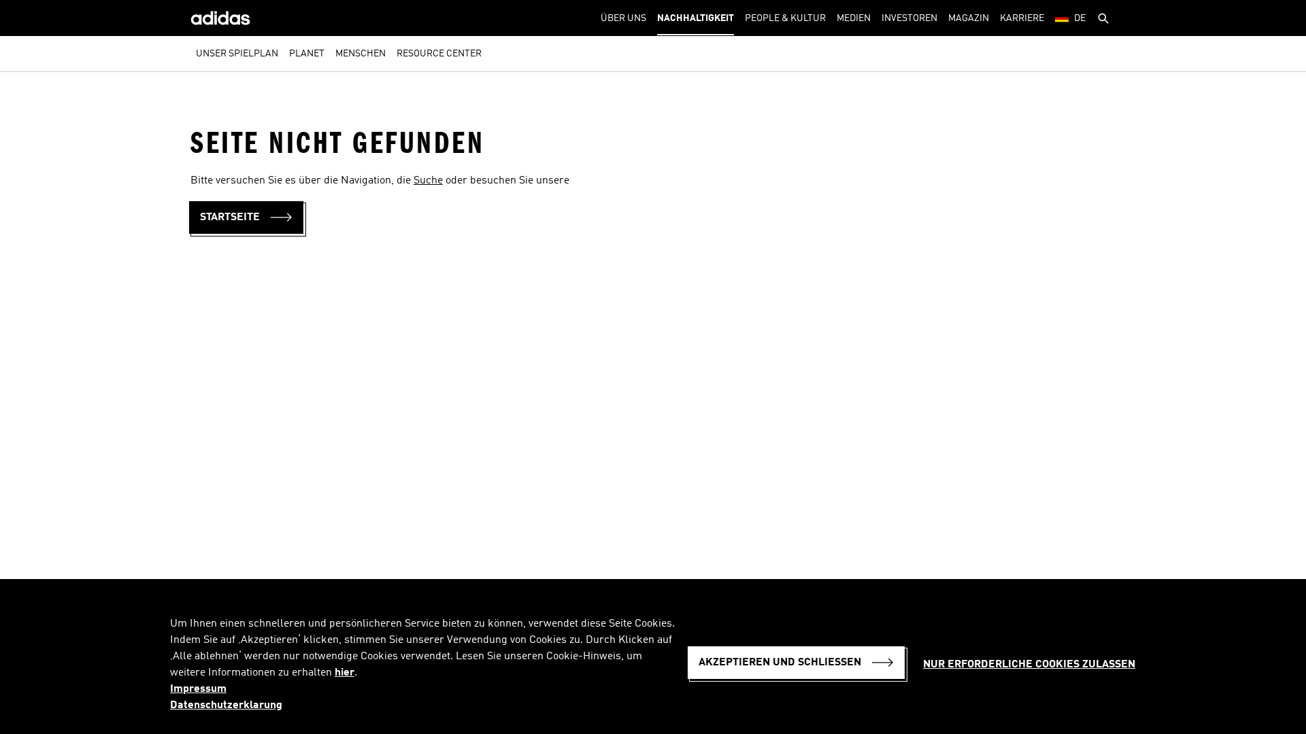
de (1080, 18)
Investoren (909, 18)
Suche (428, 180)
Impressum (198, 689)
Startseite (230, 217)
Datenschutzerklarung (226, 705)
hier (344, 672)
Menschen (360, 53)
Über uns (623, 18)
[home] (220, 18)
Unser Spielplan (237, 53)
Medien (854, 18)
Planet (306, 53)
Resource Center (439, 53)
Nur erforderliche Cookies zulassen (1029, 664)
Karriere (1022, 18)
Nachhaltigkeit (695, 18)
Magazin (968, 18)
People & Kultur (785, 18)
